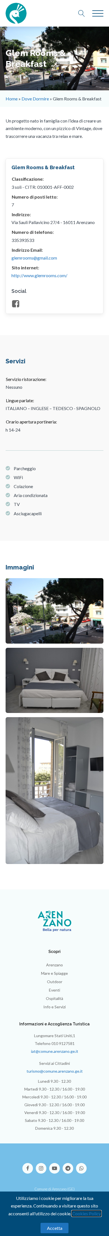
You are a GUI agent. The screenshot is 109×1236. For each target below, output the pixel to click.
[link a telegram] (69, 1165)
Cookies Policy (86, 1213)
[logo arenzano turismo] (16, 13)
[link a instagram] (42, 1165)
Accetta (54, 1228)
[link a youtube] (56, 1165)
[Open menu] (97, 13)
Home (12, 98)
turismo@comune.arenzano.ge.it (55, 1071)
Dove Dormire (35, 98)
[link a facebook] (29, 1165)
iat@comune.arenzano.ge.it (54, 1051)
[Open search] (84, 13)
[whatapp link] (81, 1165)
